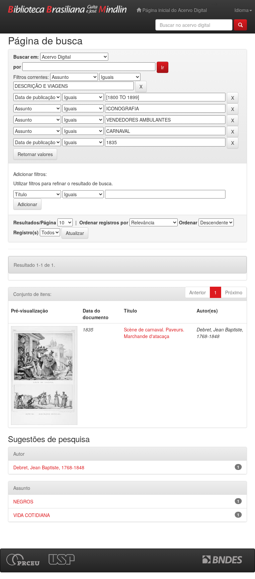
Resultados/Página (34, 222)
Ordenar (188, 222)
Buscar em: (26, 56)
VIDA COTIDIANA (31, 515)
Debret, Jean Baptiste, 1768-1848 (48, 467)
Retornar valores (35, 154)
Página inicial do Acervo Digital (174, 10)
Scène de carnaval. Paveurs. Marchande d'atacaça (154, 332)
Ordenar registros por (103, 222)
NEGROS (23, 501)
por (17, 66)
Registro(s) (26, 232)
